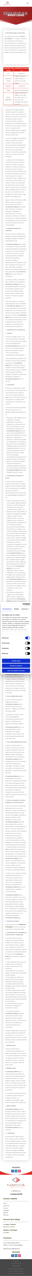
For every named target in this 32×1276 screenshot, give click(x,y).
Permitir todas (16, 660)
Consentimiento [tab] (7, 609)
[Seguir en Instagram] (19, 1171)
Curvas (5, 1208)
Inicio (5, 1203)
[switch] (27, 643)
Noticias (5, 1215)
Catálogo (6, 1210)
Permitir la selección (16, 665)
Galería (5, 1213)
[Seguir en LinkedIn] (16, 1171)
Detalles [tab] (16, 609)
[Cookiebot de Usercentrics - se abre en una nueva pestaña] (23, 604)
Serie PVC (6, 1206)
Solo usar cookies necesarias (16, 670)
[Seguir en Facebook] (12, 1171)
